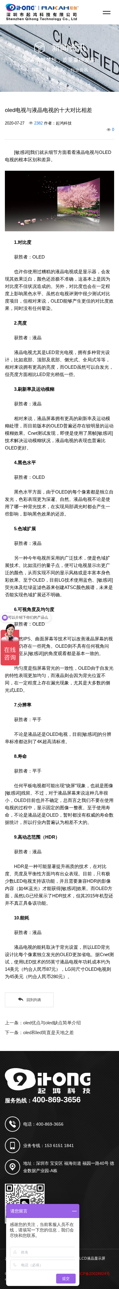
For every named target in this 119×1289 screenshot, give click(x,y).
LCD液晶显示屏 (92, 1258)
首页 (35, 69)
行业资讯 (79, 69)
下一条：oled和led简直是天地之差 (39, 1032)
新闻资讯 (55, 69)
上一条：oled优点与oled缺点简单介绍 (43, 1022)
